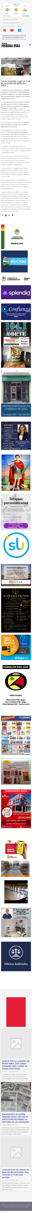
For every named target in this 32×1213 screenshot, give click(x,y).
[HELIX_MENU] (30, 45)
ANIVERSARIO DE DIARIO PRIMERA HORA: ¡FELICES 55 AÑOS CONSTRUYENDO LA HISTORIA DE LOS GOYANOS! (15, 1118)
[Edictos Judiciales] (16, 956)
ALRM (26, 1206)
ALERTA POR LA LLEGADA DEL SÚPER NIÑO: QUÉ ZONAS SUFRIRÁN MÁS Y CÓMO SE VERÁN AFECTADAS (16, 1065)
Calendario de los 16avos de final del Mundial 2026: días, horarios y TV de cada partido (15, 1173)
